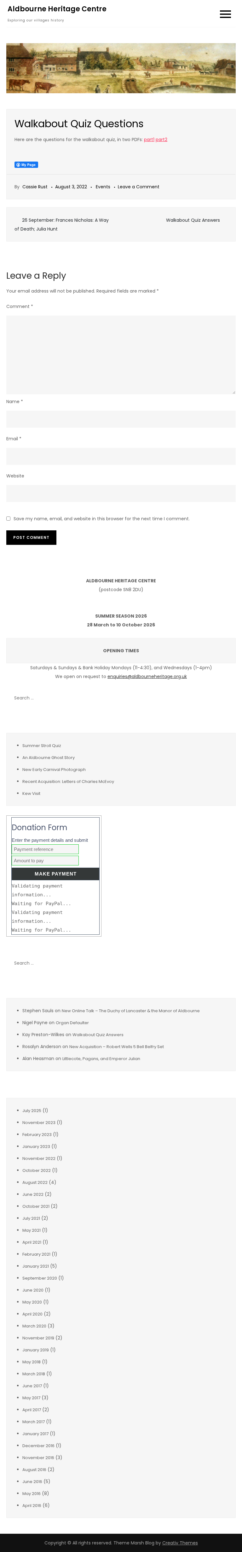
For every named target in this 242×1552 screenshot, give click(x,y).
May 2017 (31, 1398)
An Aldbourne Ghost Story (48, 758)
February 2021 (36, 1254)
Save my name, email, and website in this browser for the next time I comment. (102, 518)
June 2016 (32, 1482)
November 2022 (38, 1158)
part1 (149, 139)
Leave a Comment (138, 187)
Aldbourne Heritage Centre (57, 9)
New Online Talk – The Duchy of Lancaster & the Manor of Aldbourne (131, 1011)
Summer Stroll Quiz (41, 746)
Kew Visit (31, 793)
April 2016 (31, 1506)
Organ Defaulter (72, 1023)
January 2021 (35, 1266)
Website (15, 476)
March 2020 (34, 1326)
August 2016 (34, 1470)
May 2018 (31, 1362)
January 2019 (35, 1350)
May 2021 (31, 1230)
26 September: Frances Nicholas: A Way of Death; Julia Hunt (61, 224)
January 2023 (36, 1147)
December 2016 (38, 1446)
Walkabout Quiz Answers (193, 220)
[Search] (228, 698)
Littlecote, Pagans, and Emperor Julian (101, 1059)
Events (103, 187)
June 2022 (32, 1194)
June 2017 (32, 1386)
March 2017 (33, 1422)
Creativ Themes (180, 1543)
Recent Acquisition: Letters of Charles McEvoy (68, 782)
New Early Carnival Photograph (54, 770)
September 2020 (39, 1278)
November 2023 (38, 1123)
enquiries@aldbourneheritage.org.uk (147, 676)
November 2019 (38, 1338)
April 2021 (31, 1242)
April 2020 (32, 1314)
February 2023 (37, 1135)
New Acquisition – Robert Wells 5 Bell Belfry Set (116, 1047)
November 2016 (38, 1458)
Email (13, 439)
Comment (19, 306)
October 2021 (35, 1206)
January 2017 (35, 1434)
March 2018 (33, 1374)
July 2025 (31, 1111)
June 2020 (32, 1290)
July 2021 (31, 1218)
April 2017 (31, 1410)
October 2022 (36, 1170)
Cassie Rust (35, 187)
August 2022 (35, 1182)
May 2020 (32, 1302)
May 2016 (31, 1494)
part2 (161, 139)
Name (14, 401)
